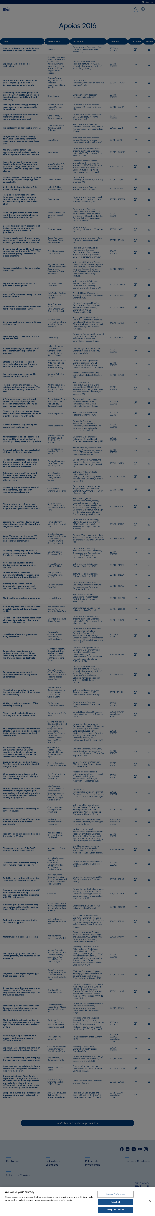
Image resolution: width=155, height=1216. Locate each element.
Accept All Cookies (115, 1210)
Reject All (115, 1202)
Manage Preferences (115, 1194)
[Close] (150, 1201)
